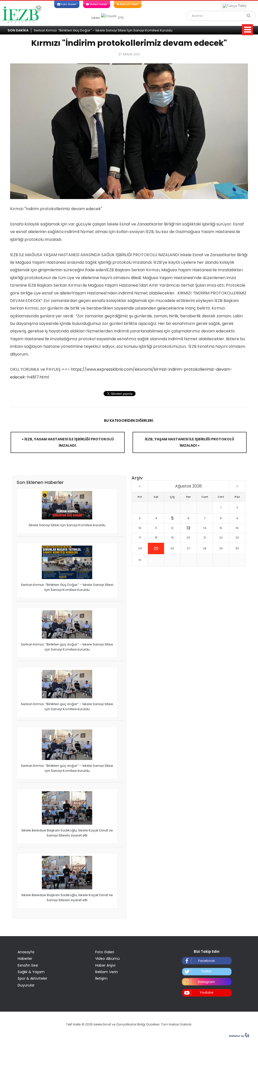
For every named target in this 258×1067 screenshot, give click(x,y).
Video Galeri (98, 4)
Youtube (206, 992)
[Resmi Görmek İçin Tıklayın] (129, 131)
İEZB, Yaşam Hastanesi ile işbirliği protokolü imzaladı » (189, 442)
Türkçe (242, 6)
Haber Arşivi (105, 965)
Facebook (206, 960)
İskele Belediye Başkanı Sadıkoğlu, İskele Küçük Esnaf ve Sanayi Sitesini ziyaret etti (67, 833)
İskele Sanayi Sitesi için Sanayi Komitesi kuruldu (67, 525)
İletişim (101, 978)
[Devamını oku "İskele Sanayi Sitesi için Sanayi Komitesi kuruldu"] (67, 505)
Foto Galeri (68, 4)
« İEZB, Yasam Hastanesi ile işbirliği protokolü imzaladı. (68, 442)
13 (188, 528)
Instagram (206, 981)
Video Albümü (107, 958)
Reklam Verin (128, 4)
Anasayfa (26, 952)
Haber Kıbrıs (22, 14)
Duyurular (26, 985)
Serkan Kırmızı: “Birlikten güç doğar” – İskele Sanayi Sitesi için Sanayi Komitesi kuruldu (67, 647)
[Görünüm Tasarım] (239, 1036)
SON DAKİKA (18, 30)
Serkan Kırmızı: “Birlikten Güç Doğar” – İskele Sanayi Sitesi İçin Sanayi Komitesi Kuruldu (103, 30)
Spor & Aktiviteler (32, 978)
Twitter (206, 971)
